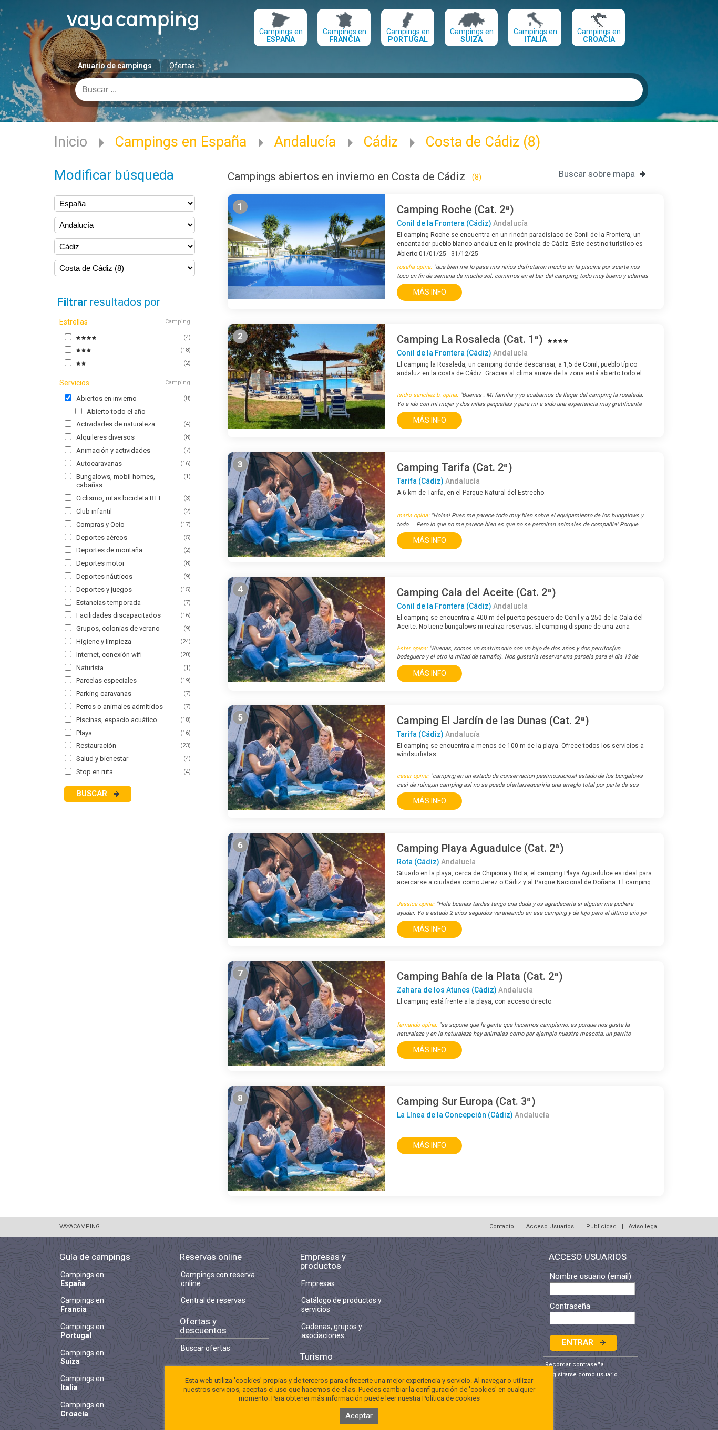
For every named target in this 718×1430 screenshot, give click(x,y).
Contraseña (570, 1306)
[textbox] (359, 89)
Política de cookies (451, 1398)
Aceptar (359, 1416)
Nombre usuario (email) (590, 1276)
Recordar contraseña (574, 1364)
